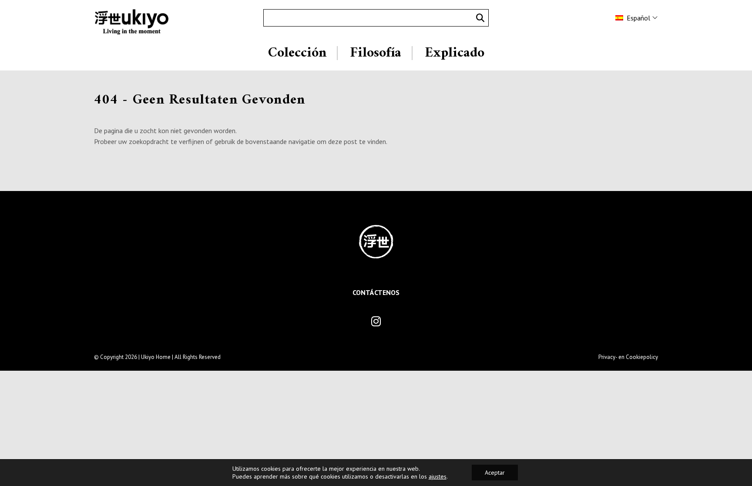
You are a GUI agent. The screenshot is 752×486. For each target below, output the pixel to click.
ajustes (437, 476)
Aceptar (495, 472)
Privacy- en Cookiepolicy (628, 357)
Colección (297, 53)
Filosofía (375, 53)
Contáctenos (376, 292)
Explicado (454, 53)
